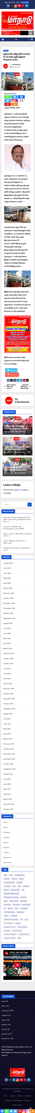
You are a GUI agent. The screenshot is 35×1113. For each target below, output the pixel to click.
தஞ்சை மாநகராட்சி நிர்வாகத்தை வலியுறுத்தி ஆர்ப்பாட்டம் (15, 469)
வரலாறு (5, 842)
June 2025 (7, 633)
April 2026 (7, 583)
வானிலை (6, 852)
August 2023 (8, 714)
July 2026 (7, 568)
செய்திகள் (6, 50)
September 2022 (9, 769)
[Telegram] (14, 97)
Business (6, 879)
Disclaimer (28, 1096)
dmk (14, 886)
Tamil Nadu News (9, 912)
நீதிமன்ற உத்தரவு (22, 927)
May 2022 (7, 789)
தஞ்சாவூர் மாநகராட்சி (10, 927)
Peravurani (7, 904)
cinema (21, 879)
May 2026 (7, 578)
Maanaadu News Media (11, 897)
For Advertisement (17, 1100)
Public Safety (26, 904)
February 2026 (8, 593)
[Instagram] (14, 100)
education (26, 886)
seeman (10, 908)
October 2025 (8, 613)
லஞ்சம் (19, 938)
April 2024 (7, 679)
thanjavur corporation (11, 919)
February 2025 (8, 653)
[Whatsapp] (7, 97)
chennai (14, 879)
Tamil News (20, 912)
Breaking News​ (19, 875)
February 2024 (8, 689)
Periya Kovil (16, 904)
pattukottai (23, 901)
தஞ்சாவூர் (17, 923)
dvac (19, 886)
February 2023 (8, 744)
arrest (11, 875)
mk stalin (23, 897)
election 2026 (15, 890)
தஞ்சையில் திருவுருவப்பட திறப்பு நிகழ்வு (25, 386)
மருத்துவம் (6, 837)
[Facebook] (21, 97)
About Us (13, 1096)
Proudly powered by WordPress (11, 1088)
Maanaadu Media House (11, 893)
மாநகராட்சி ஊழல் (17, 930)
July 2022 (7, 779)
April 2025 (7, 643)
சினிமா (5, 827)
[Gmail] (21, 100)
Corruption (7, 886)
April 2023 (7, 734)
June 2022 (7, 784)
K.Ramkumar (16, 64)
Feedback (8, 1100)
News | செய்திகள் (17, 1105)
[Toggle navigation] (16, 39)
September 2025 (9, 618)
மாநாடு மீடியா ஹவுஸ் (9, 938)
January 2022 (8, 809)
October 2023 (8, 704)
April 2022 (7, 794)
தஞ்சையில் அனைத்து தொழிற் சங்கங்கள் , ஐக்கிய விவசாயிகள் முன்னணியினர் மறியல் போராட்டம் (17, 519)
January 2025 (8, 658)
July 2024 (7, 669)
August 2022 (8, 774)
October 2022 (8, 764)
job (23, 890)
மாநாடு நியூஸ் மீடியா (23, 934)
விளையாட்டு (7, 857)
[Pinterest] (7, 104)
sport (16, 908)
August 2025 (8, 623)
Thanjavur (14, 916)
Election (6, 890)
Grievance (27, 1100)
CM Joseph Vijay (9, 882)
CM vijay (19, 882)
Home (5, 1096)
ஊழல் (26, 919)
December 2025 (9, 603)
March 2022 (7, 799)
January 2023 (8, 749)
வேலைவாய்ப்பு (7, 862)
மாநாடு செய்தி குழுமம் (10, 934)
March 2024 (7, 684)
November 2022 (9, 759)
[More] (14, 104)
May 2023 (7, 729)
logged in (17, 490)
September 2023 (9, 709)
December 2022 (9, 754)
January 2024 (8, 694)
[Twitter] (7, 100)
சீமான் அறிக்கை (8, 923)
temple (6, 916)
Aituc (5, 875)
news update (14, 901)
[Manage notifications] (30, 1108)
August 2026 (8, 563)
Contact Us (20, 1096)
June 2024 (7, 674)
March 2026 (7, 588)
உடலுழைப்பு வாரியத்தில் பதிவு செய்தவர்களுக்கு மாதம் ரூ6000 (16, 449)
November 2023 (9, 699)
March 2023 (7, 739)
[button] (29, 39)
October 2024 (8, 663)
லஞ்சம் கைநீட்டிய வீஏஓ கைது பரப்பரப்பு (11, 386)
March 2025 (7, 648)
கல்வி (5, 822)
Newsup (29, 1088)
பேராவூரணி (7, 930)
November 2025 (9, 608)
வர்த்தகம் (6, 847)
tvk (21, 919)
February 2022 (8, 804)
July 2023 (7, 719)
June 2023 (7, 724)
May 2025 (7, 638)
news (5, 901)
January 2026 (8, 598)
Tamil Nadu (24, 908)
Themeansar (17, 1091)
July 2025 (7, 628)
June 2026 (7, 573)
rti (5, 908)
